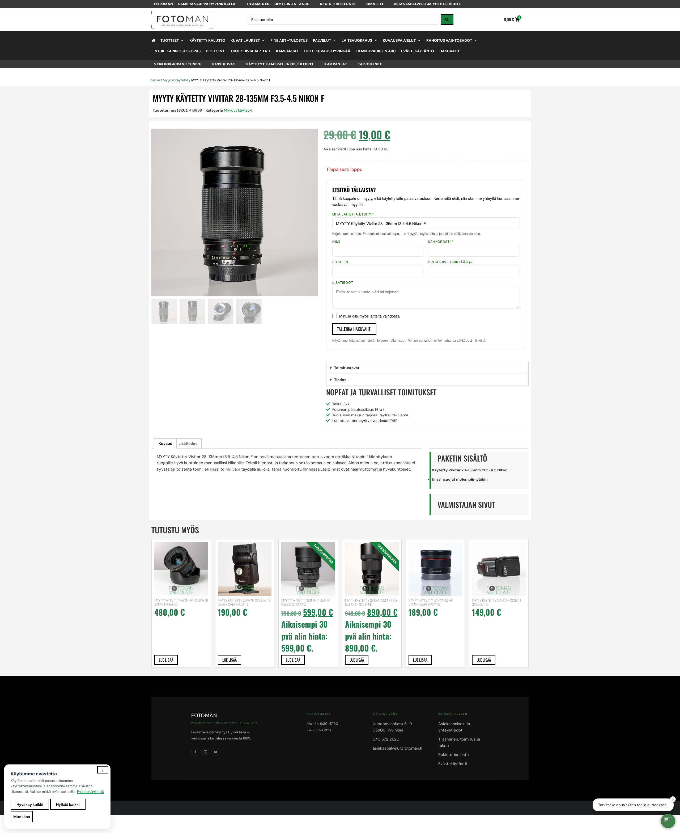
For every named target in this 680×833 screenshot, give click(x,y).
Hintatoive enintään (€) (451, 262)
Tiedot (340, 379)
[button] (427, 368)
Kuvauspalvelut (399, 40)
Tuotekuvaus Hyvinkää (327, 51)
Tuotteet (169, 40)
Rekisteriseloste (338, 4)
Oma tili (374, 4)
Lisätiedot (342, 282)
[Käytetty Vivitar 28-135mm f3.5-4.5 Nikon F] (234, 212)
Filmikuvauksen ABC (376, 51)
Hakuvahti (450, 51)
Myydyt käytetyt (175, 80)
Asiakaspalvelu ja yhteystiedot (427, 4)
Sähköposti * (440, 241)
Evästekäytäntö (417, 51)
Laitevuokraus (357, 40)
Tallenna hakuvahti (354, 329)
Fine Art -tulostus (289, 40)
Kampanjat (287, 51)
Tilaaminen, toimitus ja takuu (277, 4)
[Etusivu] (153, 40)
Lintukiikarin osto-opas (176, 51)
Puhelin (340, 262)
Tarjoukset (370, 64)
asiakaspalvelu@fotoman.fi (397, 748)
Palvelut (322, 40)
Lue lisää (166, 660)
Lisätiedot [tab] (187, 443)
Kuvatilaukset (245, 40)
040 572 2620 (386, 739)
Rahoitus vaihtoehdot (449, 40)
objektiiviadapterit (251, 51)
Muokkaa (21, 816)
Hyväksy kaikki (29, 804)
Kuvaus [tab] (165, 443)
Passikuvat (223, 64)
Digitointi (216, 51)
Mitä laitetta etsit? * (353, 214)
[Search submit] (447, 19)
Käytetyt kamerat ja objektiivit (280, 64)
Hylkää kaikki (68, 804)
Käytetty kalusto (207, 40)
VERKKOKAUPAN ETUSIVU (178, 64)
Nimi (336, 241)
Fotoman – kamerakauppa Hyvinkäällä (195, 4)
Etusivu (154, 80)
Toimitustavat (346, 367)
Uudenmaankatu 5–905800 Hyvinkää (392, 727)
